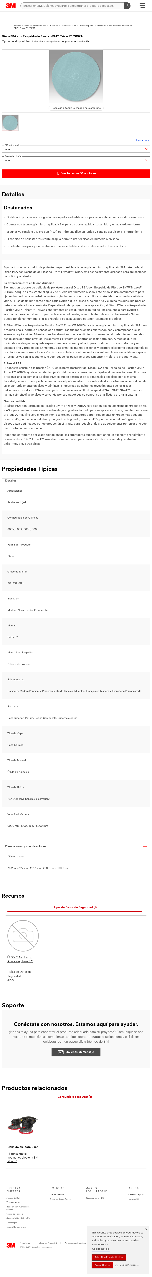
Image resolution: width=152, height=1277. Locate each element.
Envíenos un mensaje (79, 1052)
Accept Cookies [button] (102, 1265)
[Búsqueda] (127, 5)
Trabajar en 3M (13, 1202)
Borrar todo (142, 140)
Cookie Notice (100, 1249)
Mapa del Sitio (134, 1199)
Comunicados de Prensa (60, 1199)
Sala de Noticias (56, 1195)
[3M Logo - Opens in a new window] (11, 6)
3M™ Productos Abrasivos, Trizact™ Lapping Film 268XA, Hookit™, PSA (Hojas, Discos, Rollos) (21, 959)
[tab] (74, 907)
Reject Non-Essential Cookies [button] (109, 1257)
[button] (127, 1265)
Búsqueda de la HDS (94, 1198)
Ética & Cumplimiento (16, 1227)
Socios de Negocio (14, 1214)
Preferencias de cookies (75, 1243)
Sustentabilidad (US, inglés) (18, 1218)
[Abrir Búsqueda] (142, 6)
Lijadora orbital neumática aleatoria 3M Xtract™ (22, 1158)
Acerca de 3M (12, 1198)
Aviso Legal (25, 1243)
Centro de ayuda (136, 1195)
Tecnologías (11, 1223)
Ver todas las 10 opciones (78, 173)
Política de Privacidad (47, 1243)
